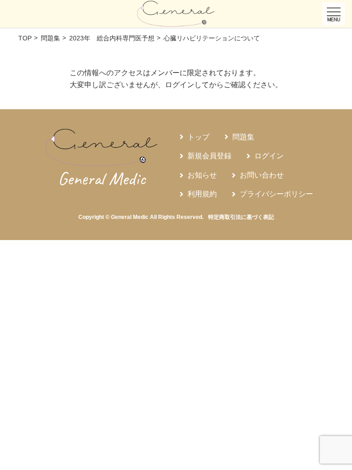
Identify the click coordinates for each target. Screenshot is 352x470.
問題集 (243, 137)
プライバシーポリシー (276, 194)
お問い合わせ (262, 175)
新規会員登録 (209, 156)
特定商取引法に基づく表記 (241, 217)
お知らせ (202, 175)
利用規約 (202, 194)
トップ (198, 137)
